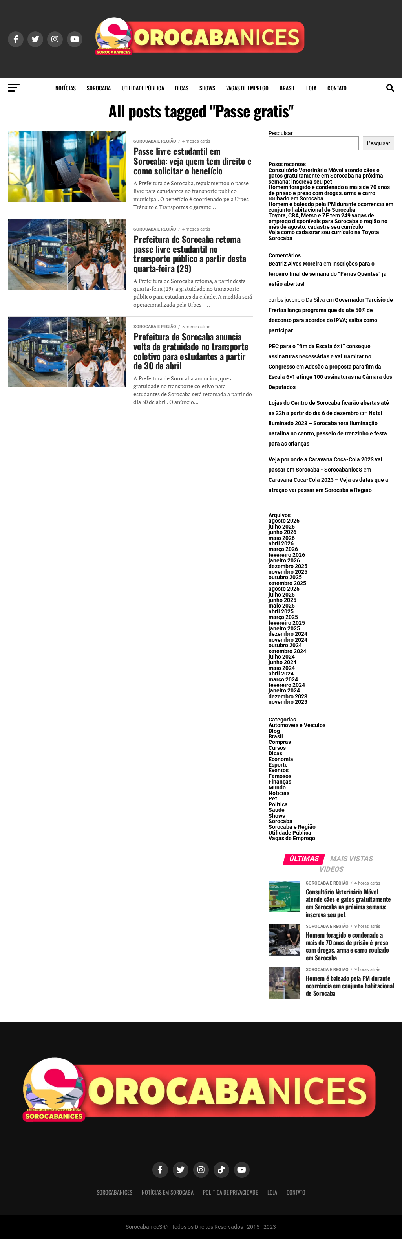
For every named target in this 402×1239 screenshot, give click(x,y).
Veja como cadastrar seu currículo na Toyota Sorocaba (324, 235)
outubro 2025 (285, 577)
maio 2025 (282, 605)
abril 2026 (281, 543)
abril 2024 (281, 673)
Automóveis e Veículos (297, 725)
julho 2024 (282, 656)
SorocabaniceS (114, 1192)
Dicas (181, 88)
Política (278, 804)
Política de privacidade (230, 1192)
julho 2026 (282, 526)
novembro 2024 (288, 640)
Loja (311, 88)
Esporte (278, 765)
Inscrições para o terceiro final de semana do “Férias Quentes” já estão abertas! (328, 274)
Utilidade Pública (143, 88)
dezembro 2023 (288, 696)
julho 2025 (282, 594)
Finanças (280, 781)
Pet (273, 798)
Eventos (279, 770)
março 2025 (283, 617)
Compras (280, 742)
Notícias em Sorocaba (168, 1192)
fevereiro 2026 (287, 555)
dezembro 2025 (288, 566)
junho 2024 (282, 662)
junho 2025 (282, 600)
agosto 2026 (284, 521)
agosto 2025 (284, 589)
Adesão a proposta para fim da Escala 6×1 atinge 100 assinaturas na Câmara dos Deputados (330, 377)
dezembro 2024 (288, 634)
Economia (281, 759)
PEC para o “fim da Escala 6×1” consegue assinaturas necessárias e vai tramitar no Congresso (320, 356)
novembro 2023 (288, 702)
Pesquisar (281, 133)
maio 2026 (282, 538)
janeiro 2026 (284, 560)
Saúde (277, 810)
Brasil (287, 88)
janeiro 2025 (284, 628)
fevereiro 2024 (287, 685)
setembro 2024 (287, 651)
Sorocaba (99, 88)
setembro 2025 (287, 583)
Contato (337, 88)
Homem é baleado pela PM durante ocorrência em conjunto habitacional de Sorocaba (331, 207)
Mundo (277, 787)
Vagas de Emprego (247, 88)
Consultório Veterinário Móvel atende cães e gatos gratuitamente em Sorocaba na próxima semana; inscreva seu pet (326, 176)
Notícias (65, 88)
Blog (274, 731)
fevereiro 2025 (287, 623)
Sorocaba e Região (292, 827)
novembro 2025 (288, 572)
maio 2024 (282, 668)
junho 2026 (282, 532)
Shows (207, 88)
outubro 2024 (285, 645)
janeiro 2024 (284, 690)
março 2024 (283, 679)
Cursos (277, 748)
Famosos (280, 776)
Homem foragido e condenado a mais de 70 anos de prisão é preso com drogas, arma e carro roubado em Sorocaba (329, 193)
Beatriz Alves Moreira (295, 264)
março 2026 (283, 549)
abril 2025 (281, 611)
